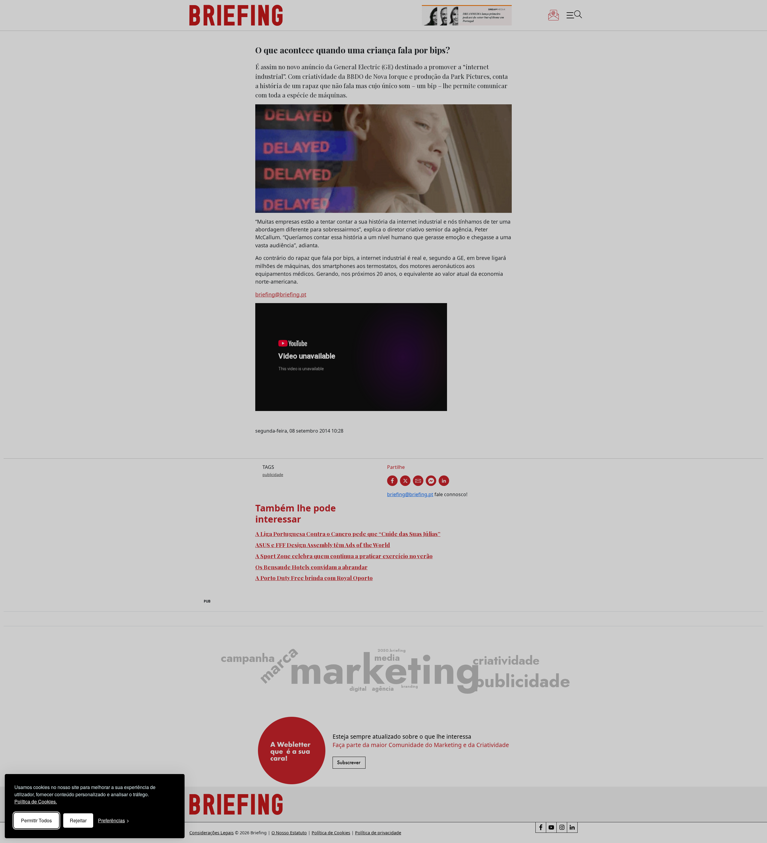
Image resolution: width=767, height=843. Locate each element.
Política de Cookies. (35, 801)
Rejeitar (78, 820)
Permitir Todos (36, 820)
